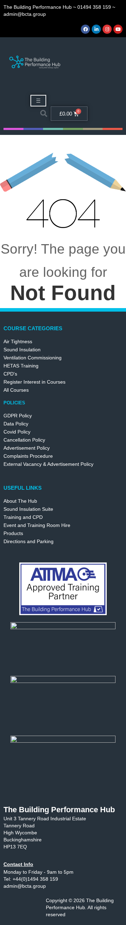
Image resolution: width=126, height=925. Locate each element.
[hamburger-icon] (38, 100)
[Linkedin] (96, 29)
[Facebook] (85, 29)
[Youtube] (117, 29)
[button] (44, 113)
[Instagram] (107, 29)
